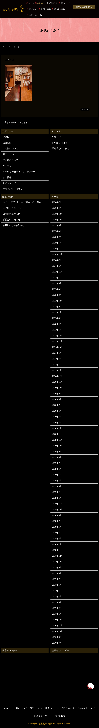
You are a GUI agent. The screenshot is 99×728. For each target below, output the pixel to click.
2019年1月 (57, 498)
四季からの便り (45, 9)
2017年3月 (57, 602)
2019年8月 (57, 457)
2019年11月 (57, 440)
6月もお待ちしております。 (16, 122)
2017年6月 (57, 585)
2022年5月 (57, 318)
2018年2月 (57, 544)
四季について (64, 3)
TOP (4, 47)
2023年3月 (57, 295)
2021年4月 (57, 359)
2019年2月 (57, 492)
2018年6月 (57, 527)
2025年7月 (57, 237)
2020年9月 (57, 393)
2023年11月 (57, 272)
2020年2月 (57, 428)
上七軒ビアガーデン (12, 208)
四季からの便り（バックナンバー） (20, 171)
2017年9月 (57, 567)
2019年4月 (57, 480)
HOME (30, 3)
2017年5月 (57, 590)
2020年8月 (57, 399)
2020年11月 (57, 382)
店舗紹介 (7, 142)
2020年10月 (57, 388)
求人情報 (7, 177)
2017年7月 (57, 579)
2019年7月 (57, 463)
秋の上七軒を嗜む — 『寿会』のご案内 (22, 202)
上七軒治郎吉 (58, 716)
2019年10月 (57, 445)
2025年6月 (57, 243)
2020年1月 (57, 434)
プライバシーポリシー (14, 189)
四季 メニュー (32, 9)
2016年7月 (57, 643)
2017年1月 (57, 614)
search (41, 15)
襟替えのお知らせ (11, 219)
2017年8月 (57, 573)
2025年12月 (57, 214)
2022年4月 (57, 324)
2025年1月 (57, 248)
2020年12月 (57, 376)
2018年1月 (57, 550)
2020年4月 (57, 416)
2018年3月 (57, 538)
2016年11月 (57, 625)
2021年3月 (57, 364)
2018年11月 (57, 503)
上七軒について (51, 3)
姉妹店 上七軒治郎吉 (84, 7)
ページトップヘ (90, 686)
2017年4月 (57, 596)
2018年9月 (57, 515)
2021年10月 (57, 347)
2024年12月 (57, 254)
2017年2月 (57, 608)
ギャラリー (8, 166)
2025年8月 (57, 231)
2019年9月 (57, 451)
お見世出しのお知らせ (14, 225)
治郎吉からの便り (58, 9)
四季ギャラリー (32, 15)
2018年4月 (57, 532)
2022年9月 (57, 306)
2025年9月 (57, 225)
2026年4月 (57, 208)
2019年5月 (57, 474)
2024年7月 (57, 260)
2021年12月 (57, 335)
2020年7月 (57, 405)
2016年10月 (57, 631)
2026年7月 (57, 202)
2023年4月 (57, 289)
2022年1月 (57, 330)
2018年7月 (57, 521)
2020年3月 (57, 422)
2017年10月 (57, 561)
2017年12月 (57, 556)
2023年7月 (57, 277)
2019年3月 (57, 486)
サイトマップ (9, 183)
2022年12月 (57, 301)
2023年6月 (57, 283)
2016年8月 (57, 637)
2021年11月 (57, 341)
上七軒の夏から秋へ (12, 214)
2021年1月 (57, 370)
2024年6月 (57, 266)
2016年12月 (57, 619)
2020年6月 (57, 411)
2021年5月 (57, 353)
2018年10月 (57, 509)
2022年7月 (57, 312)
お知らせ (39, 3)
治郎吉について (10, 160)
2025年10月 (57, 219)
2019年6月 (57, 469)
